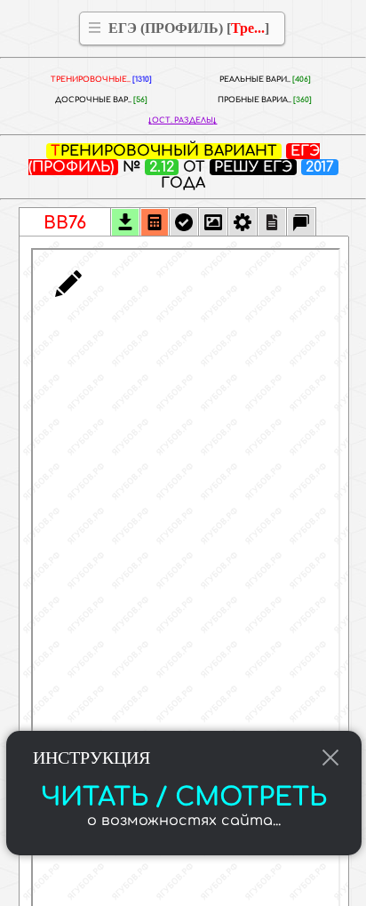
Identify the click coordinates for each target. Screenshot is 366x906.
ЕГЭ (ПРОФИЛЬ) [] (188, 28)
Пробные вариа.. (265, 100)
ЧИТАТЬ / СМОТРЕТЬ (184, 797)
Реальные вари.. (265, 80)
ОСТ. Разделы (182, 120)
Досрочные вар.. (101, 100)
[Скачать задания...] (125, 224)
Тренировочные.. (101, 80)
